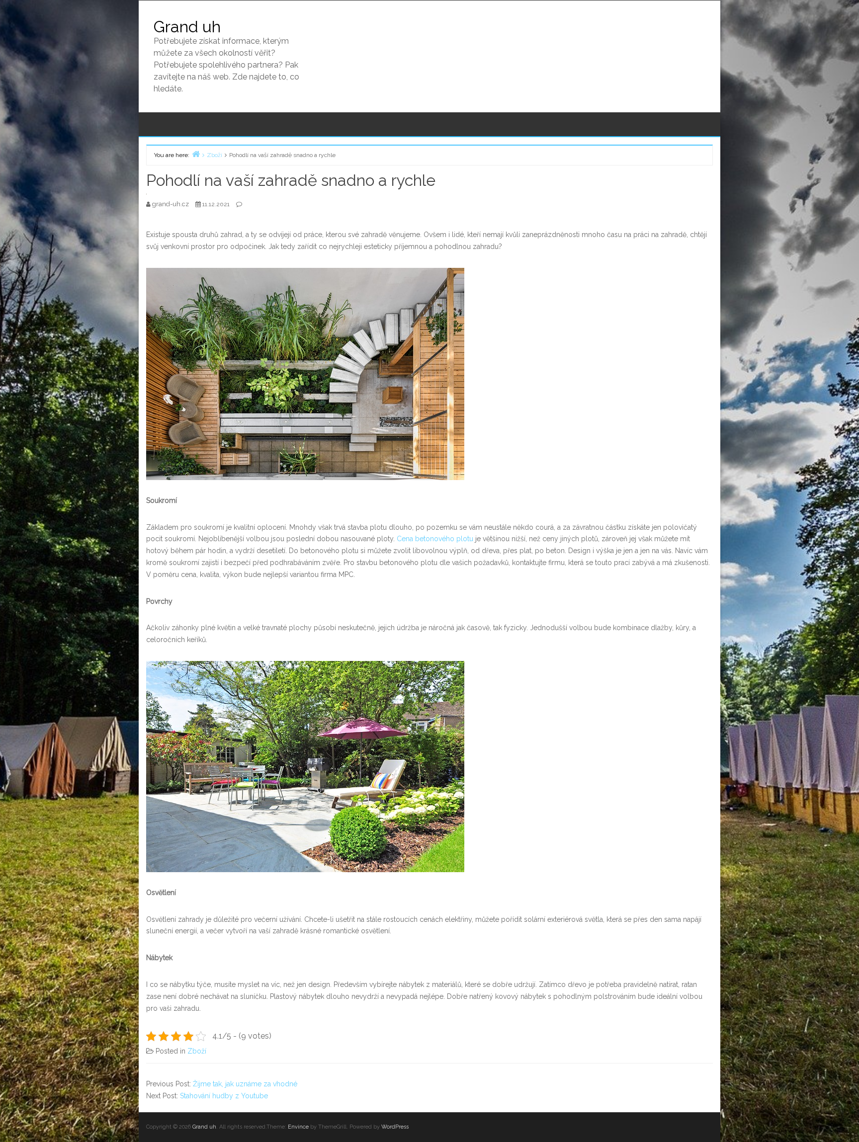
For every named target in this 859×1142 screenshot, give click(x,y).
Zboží (196, 1051)
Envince (298, 1127)
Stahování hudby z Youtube (224, 1096)
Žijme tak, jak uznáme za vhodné (245, 1084)
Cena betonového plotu (435, 539)
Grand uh (187, 26)
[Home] (196, 154)
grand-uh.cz (171, 204)
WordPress (395, 1127)
